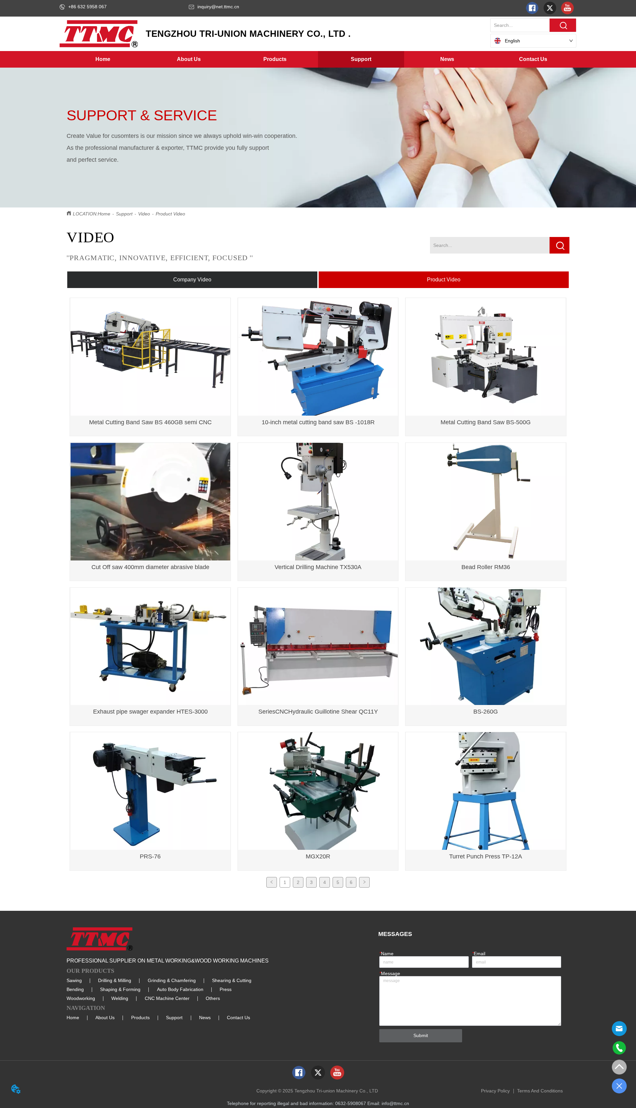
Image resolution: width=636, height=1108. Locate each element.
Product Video (170, 213)
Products (140, 1017)
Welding (119, 998)
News (205, 1017)
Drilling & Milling (114, 980)
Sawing (74, 980)
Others (213, 998)
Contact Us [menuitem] (533, 59)
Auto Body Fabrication (180, 989)
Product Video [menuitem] (443, 279)
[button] (188, 59)
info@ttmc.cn (395, 1103)
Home (104, 213)
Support (124, 213)
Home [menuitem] (102, 59)
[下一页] (364, 882)
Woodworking (81, 998)
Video (144, 213)
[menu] (318, 59)
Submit (420, 1035)
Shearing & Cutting (231, 980)
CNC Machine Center (167, 998)
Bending (75, 989)
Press (226, 989)
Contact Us (238, 1017)
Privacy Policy (495, 1090)
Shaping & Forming (120, 989)
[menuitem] (189, 59)
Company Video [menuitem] (192, 279)
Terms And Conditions (540, 1090)
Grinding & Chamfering (172, 980)
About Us (105, 1017)
